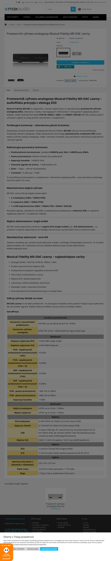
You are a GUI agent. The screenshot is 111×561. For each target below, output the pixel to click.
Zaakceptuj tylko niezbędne (14, 549)
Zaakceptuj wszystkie (49, 549)
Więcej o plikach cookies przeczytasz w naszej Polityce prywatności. (24, 544)
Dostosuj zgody (32, 549)
